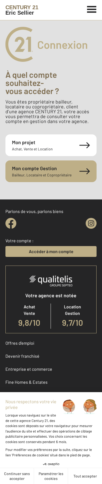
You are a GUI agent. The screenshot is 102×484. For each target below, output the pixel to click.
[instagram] (91, 223)
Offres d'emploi (19, 343)
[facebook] (10, 223)
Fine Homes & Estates (26, 382)
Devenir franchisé (22, 356)
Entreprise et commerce (28, 369)
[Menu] (92, 9)
